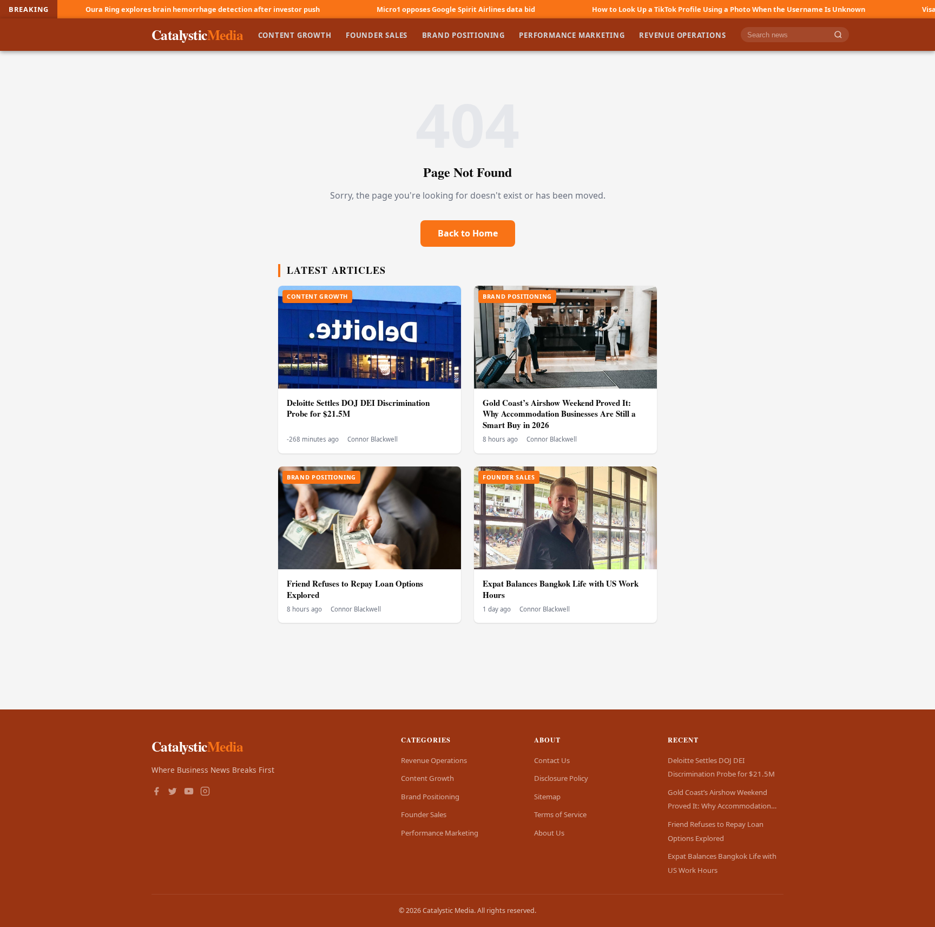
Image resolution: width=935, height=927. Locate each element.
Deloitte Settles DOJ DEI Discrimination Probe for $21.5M (358, 408)
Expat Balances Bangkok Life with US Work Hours (560, 589)
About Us (549, 833)
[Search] (838, 35)
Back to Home (468, 233)
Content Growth (295, 35)
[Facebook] (156, 792)
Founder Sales (376, 35)
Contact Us (552, 760)
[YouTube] (189, 792)
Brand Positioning (463, 35)
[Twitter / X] (172, 792)
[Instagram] (205, 792)
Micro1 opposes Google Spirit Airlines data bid (403, 9)
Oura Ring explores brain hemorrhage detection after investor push (149, 9)
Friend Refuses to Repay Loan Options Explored (355, 589)
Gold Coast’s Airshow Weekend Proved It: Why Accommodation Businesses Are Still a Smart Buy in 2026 (559, 414)
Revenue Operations (682, 35)
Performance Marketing (572, 35)
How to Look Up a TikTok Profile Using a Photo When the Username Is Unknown (675, 9)
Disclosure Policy (561, 778)
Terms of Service (560, 814)
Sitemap (547, 796)
